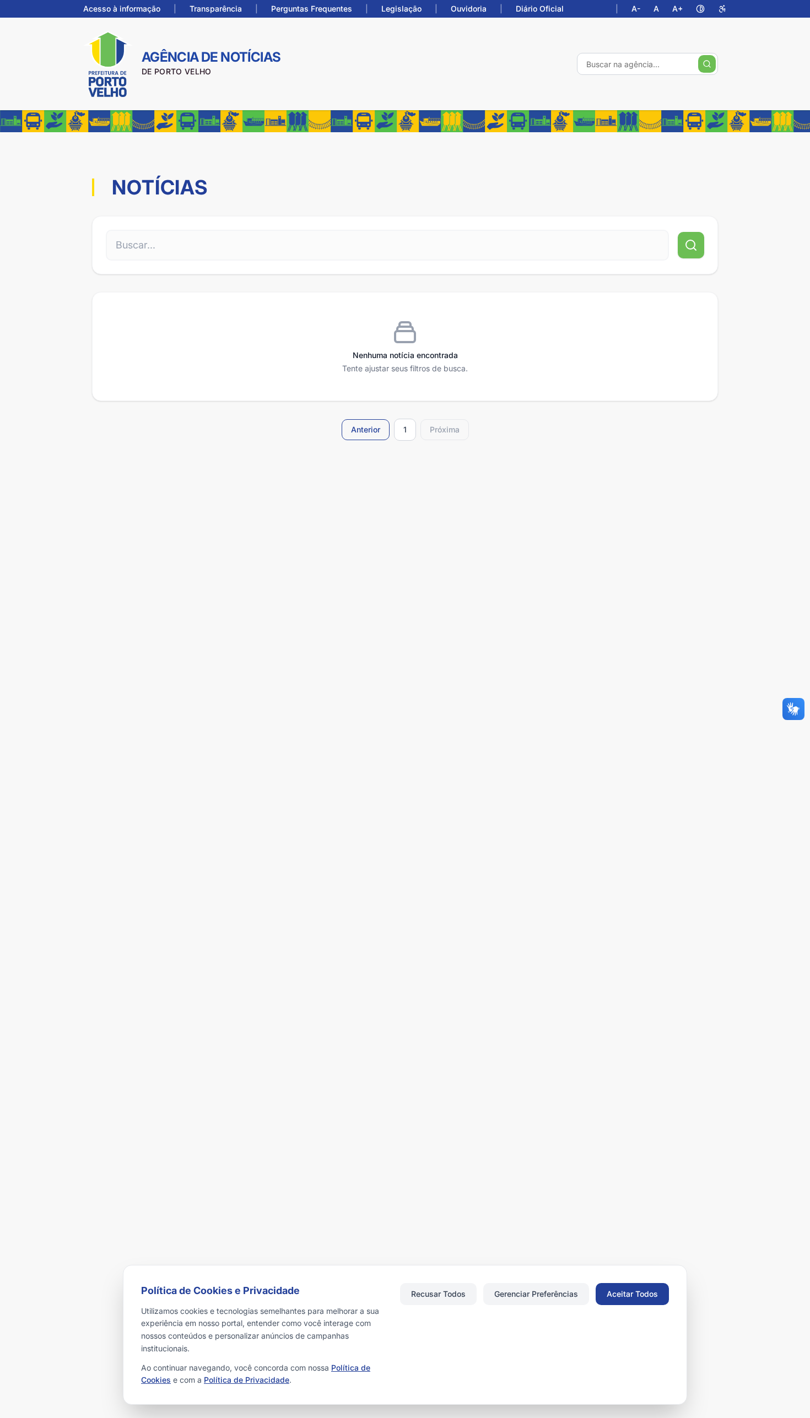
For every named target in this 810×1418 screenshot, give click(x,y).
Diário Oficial (540, 8)
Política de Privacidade (246, 1379)
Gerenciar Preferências (536, 1293)
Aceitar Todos (632, 1293)
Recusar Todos (438, 1293)
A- (635, 8)
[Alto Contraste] (700, 8)
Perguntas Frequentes (311, 8)
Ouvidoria (469, 8)
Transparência (216, 8)
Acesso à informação (121, 8)
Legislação (401, 8)
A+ (677, 8)
